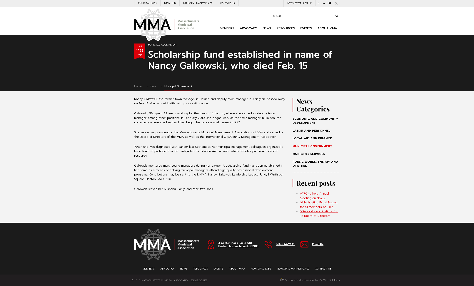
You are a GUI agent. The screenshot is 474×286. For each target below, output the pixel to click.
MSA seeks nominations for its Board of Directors (319, 213)
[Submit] (336, 16)
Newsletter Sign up (299, 3)
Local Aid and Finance (312, 138)
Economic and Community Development (315, 121)
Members (227, 28)
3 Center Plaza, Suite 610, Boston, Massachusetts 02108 (238, 244)
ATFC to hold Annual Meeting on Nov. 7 (314, 195)
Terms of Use (199, 280)
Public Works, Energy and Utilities (315, 164)
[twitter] (336, 3)
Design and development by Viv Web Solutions (312, 280)
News (267, 28)
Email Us (317, 244)
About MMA (327, 28)
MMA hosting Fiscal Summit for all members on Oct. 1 (319, 204)
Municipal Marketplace (197, 3)
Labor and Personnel (311, 130)
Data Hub (170, 3)
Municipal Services (309, 154)
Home (138, 86)
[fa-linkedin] (324, 3)
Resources (286, 28)
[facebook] (318, 3)
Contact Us (227, 3)
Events (306, 28)
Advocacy (248, 28)
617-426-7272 (285, 244)
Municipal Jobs (147, 3)
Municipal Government (162, 44)
